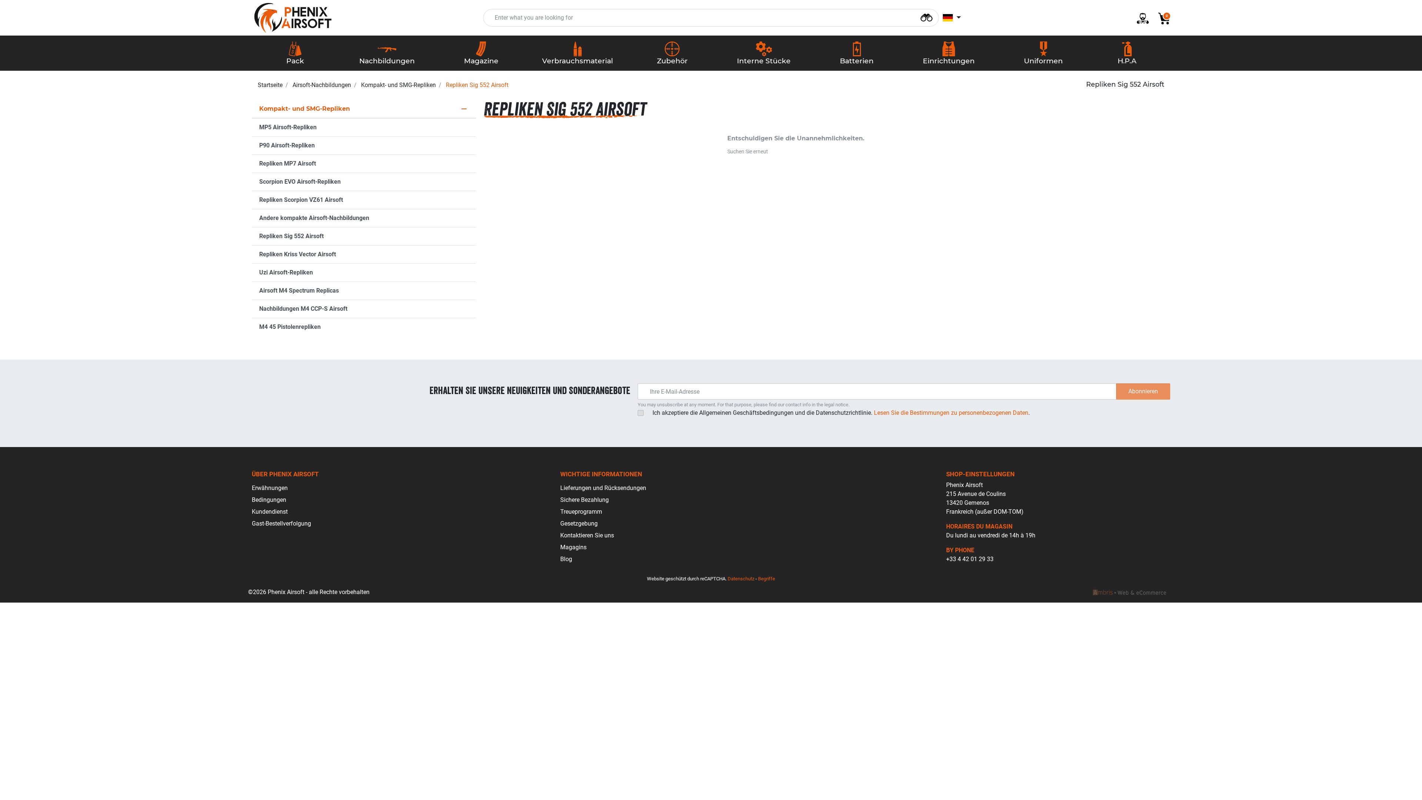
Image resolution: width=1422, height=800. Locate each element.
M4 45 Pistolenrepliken (290, 326)
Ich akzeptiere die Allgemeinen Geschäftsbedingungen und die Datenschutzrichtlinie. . (841, 412)
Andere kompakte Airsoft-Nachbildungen (314, 217)
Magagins (573, 547)
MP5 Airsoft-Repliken (288, 127)
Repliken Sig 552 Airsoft (291, 236)
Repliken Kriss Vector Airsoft (297, 254)
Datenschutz (741, 578)
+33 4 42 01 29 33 (970, 559)
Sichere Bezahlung (584, 499)
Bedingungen (269, 499)
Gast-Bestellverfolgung (281, 523)
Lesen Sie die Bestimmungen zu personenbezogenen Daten (951, 412)
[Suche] (926, 17)
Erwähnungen (270, 487)
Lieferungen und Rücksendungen (603, 487)
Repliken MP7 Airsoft (287, 163)
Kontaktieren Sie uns (587, 535)
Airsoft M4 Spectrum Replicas (299, 290)
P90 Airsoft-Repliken (287, 145)
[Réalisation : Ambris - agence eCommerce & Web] (1129, 592)
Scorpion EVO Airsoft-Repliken (300, 181)
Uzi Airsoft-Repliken (286, 272)
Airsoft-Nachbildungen (322, 85)
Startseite (270, 85)
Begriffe (766, 578)
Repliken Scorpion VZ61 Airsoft (301, 199)
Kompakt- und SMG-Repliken (398, 85)
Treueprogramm (581, 511)
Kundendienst (270, 511)
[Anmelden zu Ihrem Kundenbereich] (1140, 18)
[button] (1161, 18)
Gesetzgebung (579, 523)
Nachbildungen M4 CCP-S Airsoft (303, 308)
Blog (566, 559)
